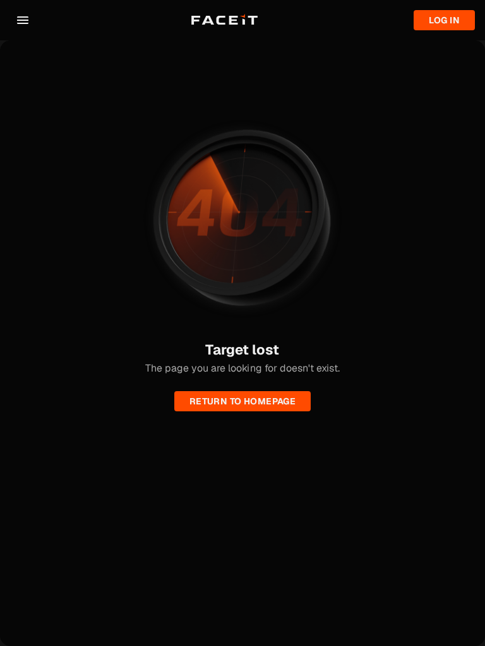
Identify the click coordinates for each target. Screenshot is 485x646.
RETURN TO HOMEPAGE (242, 401)
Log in (444, 20)
